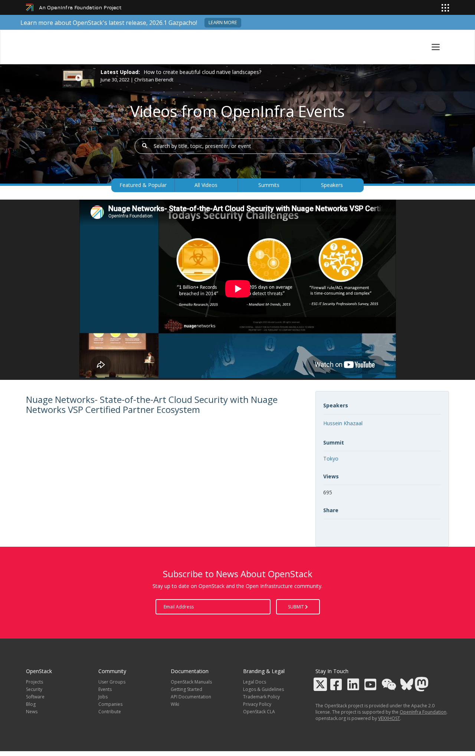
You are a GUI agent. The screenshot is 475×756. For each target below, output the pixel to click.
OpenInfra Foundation (423, 712)
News (31, 711)
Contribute (109, 711)
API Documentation (191, 697)
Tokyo (330, 458)
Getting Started (186, 689)
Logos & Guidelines (263, 689)
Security (34, 689)
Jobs (103, 697)
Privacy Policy (257, 704)
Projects (34, 682)
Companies (110, 704)
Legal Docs (254, 682)
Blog (31, 704)
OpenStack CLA (259, 711)
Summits (268, 184)
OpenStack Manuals (191, 682)
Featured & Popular (143, 184)
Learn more (223, 22)
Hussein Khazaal (343, 423)
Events (105, 689)
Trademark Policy (261, 697)
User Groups (111, 682)
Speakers (332, 184)
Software (35, 697)
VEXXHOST (389, 718)
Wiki (175, 704)
